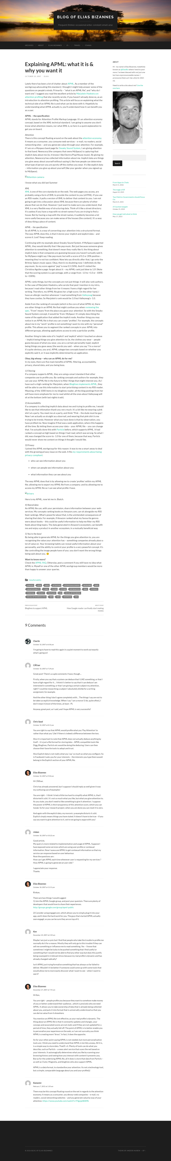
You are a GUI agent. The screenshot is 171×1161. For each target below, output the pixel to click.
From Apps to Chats (121, 182)
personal (30, 593)
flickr (54, 589)
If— (68, 45)
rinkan (36, 832)
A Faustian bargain (120, 207)
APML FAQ (40, 562)
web (51, 597)
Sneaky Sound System (69, 148)
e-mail (46, 589)
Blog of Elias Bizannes (85, 17)
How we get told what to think (125, 214)
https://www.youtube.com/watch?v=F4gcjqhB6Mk (66, 1101)
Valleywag (87, 295)
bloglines (87, 585)
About (41, 45)
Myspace (94, 589)
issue (85, 589)
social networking (72, 593)
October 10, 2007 (33, 76)
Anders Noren (133, 1151)
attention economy (92, 138)
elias (46, 76)
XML (27, 191)
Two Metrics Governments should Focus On (129, 198)
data (97, 585)
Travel (77, 45)
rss (60, 593)
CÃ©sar (36, 665)
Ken (35, 931)
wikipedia (67, 597)
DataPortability (35, 580)
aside (47, 585)
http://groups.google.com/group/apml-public (53, 907)
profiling (52, 593)
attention (57, 585)
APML (71, 83)
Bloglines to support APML (36, 606)
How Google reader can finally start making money (85, 608)
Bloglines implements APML (83, 384)
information (75, 589)
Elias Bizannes (55, 45)
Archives (29, 45)
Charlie (36, 641)
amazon (30, 585)
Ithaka (88, 45)
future (63, 589)
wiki (58, 597)
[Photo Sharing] (34, 177)
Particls (60, 429)
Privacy (41, 593)
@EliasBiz (124, 69)
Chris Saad (38, 721)
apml (39, 585)
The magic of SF (119, 190)
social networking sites (36, 597)
